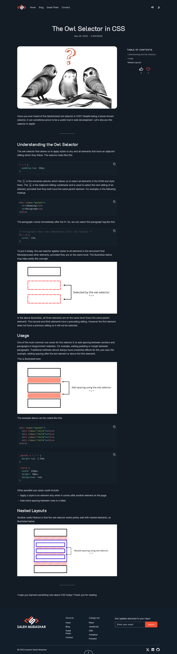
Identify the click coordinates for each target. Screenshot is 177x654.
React (91, 622)
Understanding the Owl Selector (142, 54)
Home (33, 7)
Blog (41, 7)
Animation (93, 634)
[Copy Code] (114, 164)
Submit (151, 624)
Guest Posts (53, 7)
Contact (66, 7)
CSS (91, 630)
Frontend (93, 638)
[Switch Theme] (158, 7)
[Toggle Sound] (152, 7)
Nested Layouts (134, 62)
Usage (130, 58)
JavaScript (94, 626)
